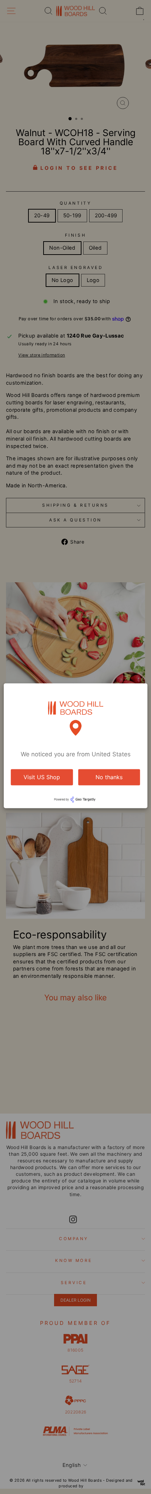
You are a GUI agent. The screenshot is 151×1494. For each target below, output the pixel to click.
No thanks (109, 777)
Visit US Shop (42, 777)
